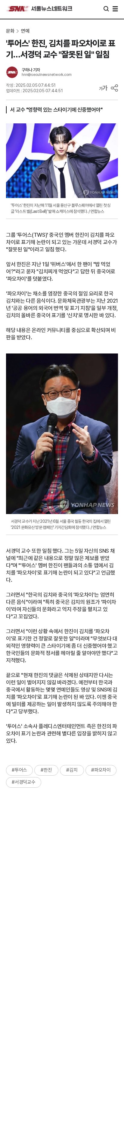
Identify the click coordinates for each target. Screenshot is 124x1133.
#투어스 (19, 770)
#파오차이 (101, 770)
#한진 (46, 770)
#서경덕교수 (24, 782)
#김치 (71, 770)
